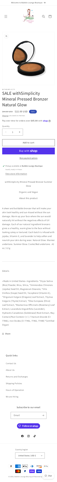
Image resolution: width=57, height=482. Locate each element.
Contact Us (11, 363)
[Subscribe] (43, 415)
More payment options (29, 158)
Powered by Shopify (41, 477)
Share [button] (8, 333)
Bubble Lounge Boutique (23, 477)
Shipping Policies (14, 383)
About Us (10, 370)
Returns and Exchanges (17, 376)
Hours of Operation (15, 390)
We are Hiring (12, 396)
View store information (16, 173)
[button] (6, 16)
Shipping (5, 116)
